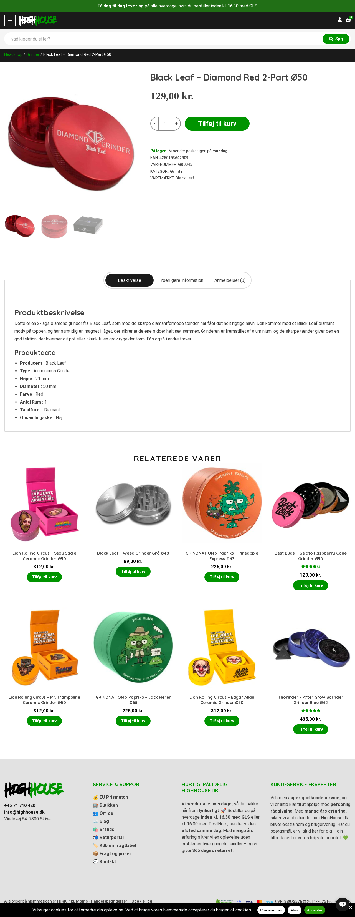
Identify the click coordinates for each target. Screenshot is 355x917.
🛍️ (103, 829)
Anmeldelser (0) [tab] (229, 280)
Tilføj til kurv (217, 123)
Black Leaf (185, 178)
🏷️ (114, 845)
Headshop (13, 54)
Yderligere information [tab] (182, 280)
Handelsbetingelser (109, 901)
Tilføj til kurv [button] (44, 577)
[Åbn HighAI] (342, 904)
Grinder (32, 54)
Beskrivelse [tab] (129, 280)
